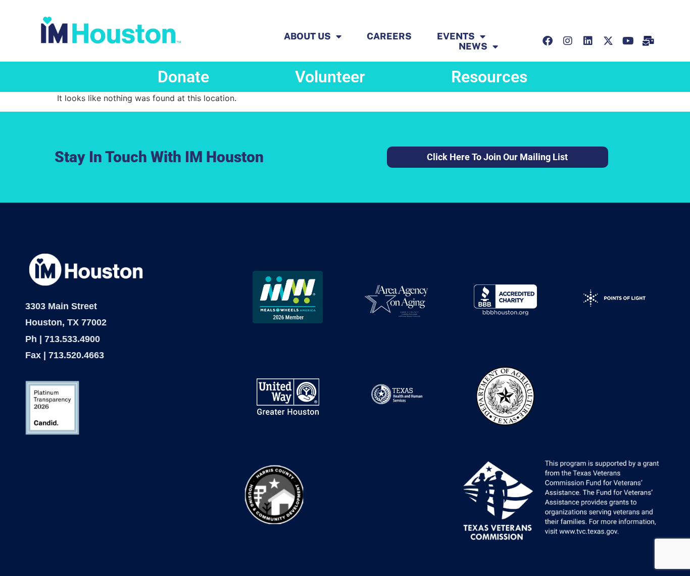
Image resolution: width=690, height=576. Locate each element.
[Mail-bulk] (649, 41)
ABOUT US (307, 36)
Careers (389, 36)
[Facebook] (548, 41)
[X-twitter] (608, 41)
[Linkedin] (588, 41)
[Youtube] (628, 41)
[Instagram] (568, 41)
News (473, 46)
